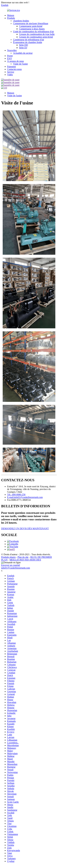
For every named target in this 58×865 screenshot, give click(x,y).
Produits (11, 18)
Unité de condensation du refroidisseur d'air (33, 31)
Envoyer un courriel (10, 565)
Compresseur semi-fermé (30, 26)
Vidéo (10, 74)
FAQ (9, 58)
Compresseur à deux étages (32, 29)
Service (10, 72)
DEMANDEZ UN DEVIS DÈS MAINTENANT (25, 528)
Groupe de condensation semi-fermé (36, 37)
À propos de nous (15, 61)
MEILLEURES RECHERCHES (25, 560)
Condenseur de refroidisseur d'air (28, 39)
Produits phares (8, 557)
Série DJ (23, 47)
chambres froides (21, 20)
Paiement (11, 66)
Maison (10, 15)
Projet (10, 55)
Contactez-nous (14, 69)
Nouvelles (12, 50)
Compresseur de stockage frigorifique (30, 23)
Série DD (23, 45)
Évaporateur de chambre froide (27, 42)
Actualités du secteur (23, 53)
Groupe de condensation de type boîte (37, 34)
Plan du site (23, 557)
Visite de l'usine (20, 64)
